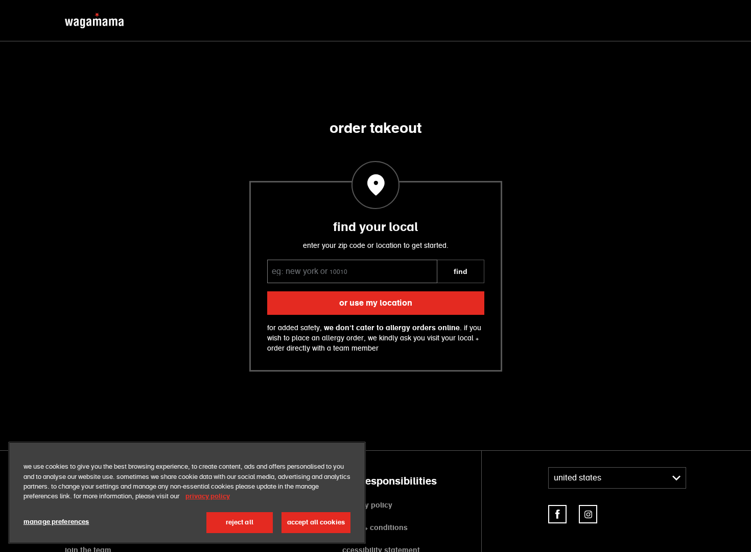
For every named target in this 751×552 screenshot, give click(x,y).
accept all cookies (316, 522)
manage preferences (56, 522)
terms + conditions (375, 528)
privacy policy (367, 505)
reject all (239, 522)
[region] (187, 493)
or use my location (375, 303)
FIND (460, 271)
